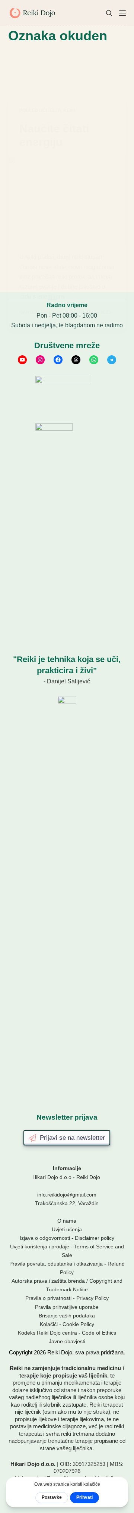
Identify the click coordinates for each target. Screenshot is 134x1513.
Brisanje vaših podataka (67, 1316)
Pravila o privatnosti (48, 1298)
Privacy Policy (92, 1298)
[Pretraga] (109, 13)
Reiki (69, 110)
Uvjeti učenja (67, 1229)
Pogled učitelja (40, 110)
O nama (66, 1221)
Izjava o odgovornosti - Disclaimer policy (67, 1238)
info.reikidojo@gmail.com (66, 1195)
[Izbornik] (122, 13)
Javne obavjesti (67, 1341)
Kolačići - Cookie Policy (67, 1324)
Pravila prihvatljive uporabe (67, 1307)
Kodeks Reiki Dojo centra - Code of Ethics (67, 1333)
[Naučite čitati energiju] (67, 200)
